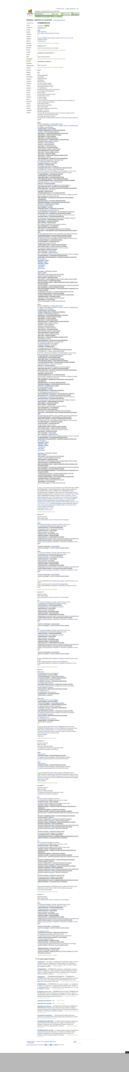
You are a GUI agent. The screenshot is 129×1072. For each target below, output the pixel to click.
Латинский (28, 67)
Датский (27, 54)
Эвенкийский (28, 110)
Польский (28, 85)
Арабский (28, 40)
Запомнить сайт (60, 8)
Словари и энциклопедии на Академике (47, 11)
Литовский (28, 72)
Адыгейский (28, 34)
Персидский (28, 83)
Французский (28, 101)
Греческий (28, 52)
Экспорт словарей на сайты (31, 1044)
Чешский (28, 103)
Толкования (38, 16)
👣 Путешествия (31, 1042)
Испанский (28, 61)
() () (57, 676)
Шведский (28, 108)
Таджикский (28, 87)
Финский (28, 99)
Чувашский (28, 105)
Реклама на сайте (52, 1041)
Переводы (45, 16)
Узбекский (28, 94)
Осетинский (28, 81)
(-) (48, 504)
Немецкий (28, 74)
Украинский (28, 96)
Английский (28, 38)
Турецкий (28, 92)
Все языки (28, 29)
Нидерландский (29, 76)
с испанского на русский (59, 20)
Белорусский (28, 45)
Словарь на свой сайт (70, 8)
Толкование (40, 25)
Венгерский (28, 47)
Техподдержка (46, 1041)
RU (77, 8)
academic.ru (29, 15)
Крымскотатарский (30, 65)
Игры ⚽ (59, 16)
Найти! (76, 14)
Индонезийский (29, 58)
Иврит (27, 56)
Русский (28, 25)
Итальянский (28, 63)
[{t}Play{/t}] (45, 27)
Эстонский (28, 112)
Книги (52, 16)
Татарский (28, 90)
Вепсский (28, 49)
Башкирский (28, 43)
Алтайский (28, 36)
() (46, 37)
